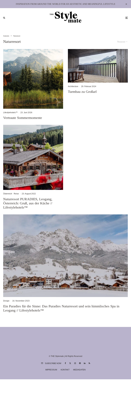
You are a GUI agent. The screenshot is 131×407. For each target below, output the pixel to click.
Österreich (7, 194)
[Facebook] (65, 363)
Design (6, 301)
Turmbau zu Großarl (82, 92)
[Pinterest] (79, 363)
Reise (16, 194)
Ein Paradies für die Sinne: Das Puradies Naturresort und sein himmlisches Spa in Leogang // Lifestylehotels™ (61, 308)
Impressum (51, 370)
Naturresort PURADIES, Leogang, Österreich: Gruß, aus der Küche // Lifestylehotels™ (27, 203)
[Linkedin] (84, 363)
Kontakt (65, 370)
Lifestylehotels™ (10, 112)
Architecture (73, 86)
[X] (70, 363)
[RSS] (89, 363)
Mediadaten (79, 370)
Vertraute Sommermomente (22, 118)
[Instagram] (75, 363)
